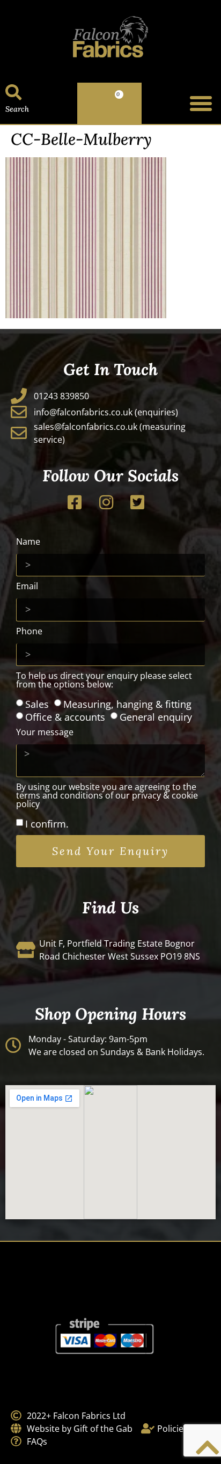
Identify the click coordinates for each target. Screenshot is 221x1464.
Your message (44, 733)
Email (27, 587)
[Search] (13, 92)
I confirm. (47, 823)
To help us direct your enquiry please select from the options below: (104, 680)
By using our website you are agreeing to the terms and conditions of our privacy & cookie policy (107, 796)
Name (28, 542)
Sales (37, 704)
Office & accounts (65, 717)
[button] (200, 103)
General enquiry (156, 717)
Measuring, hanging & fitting (127, 704)
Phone (29, 632)
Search (17, 109)
